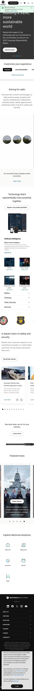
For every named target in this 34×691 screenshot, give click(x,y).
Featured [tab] (7, 70)
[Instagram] (21, 606)
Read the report (10, 50)
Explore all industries (18, 75)
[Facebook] (12, 606)
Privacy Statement (18, 675)
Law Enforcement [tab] (21, 70)
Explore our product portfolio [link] (17, 207)
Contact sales (13, 3)
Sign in (28, 3)
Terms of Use (21, 671)
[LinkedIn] (8, 606)
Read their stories (9, 359)
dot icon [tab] (14, 56)
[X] (17, 606)
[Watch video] (17, 400)
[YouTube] (26, 606)
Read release (13, 11)
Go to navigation (32, 3)
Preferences (16, 681)
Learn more (17, 433)
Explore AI (7, 253)
